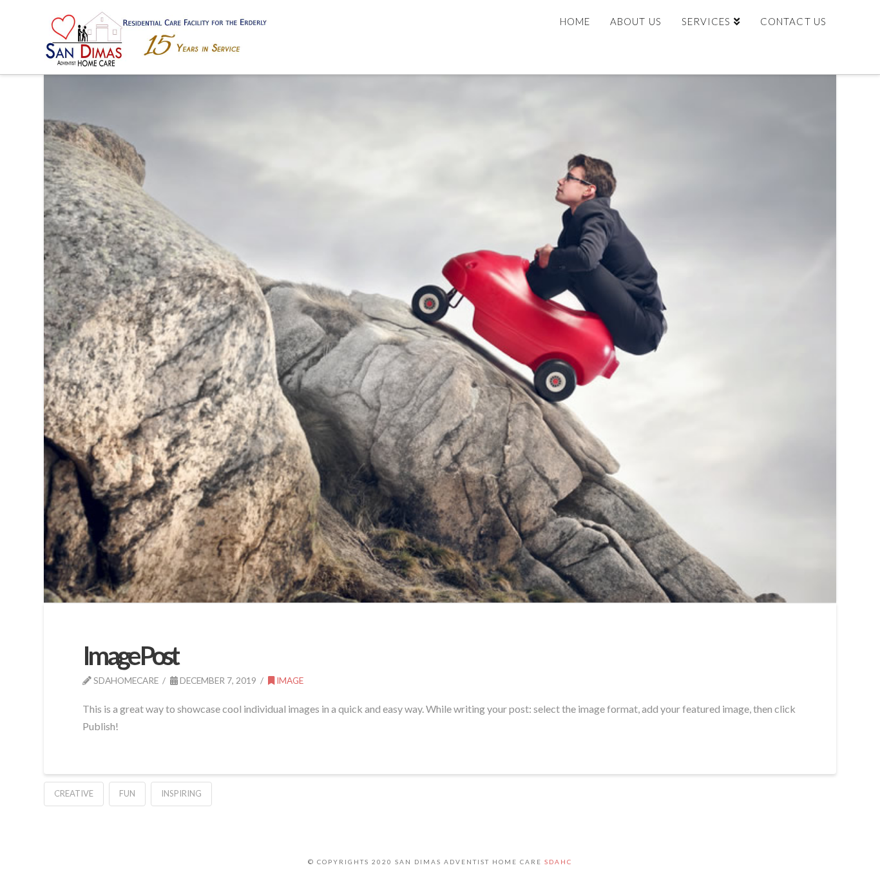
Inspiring (181, 793)
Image (288, 680)
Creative (73, 793)
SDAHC (558, 862)
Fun (127, 793)
